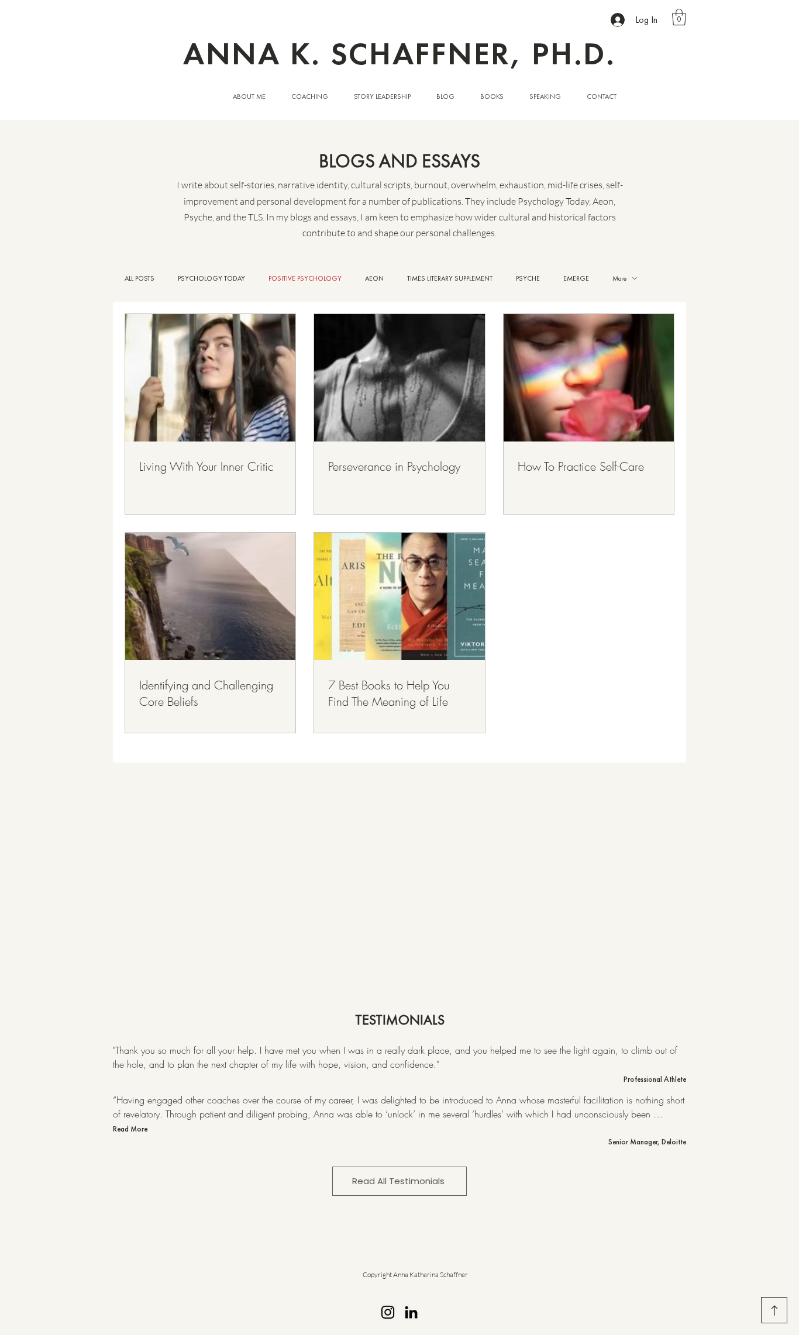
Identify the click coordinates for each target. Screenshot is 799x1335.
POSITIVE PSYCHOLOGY (305, 278)
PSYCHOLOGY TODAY (211, 278)
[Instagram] (388, 1312)
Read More (130, 1129)
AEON (374, 278)
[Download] (774, 1310)
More (619, 278)
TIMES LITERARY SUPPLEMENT (450, 278)
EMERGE (576, 278)
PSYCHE (528, 278)
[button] (679, 17)
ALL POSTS (139, 278)
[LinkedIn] (411, 1312)
